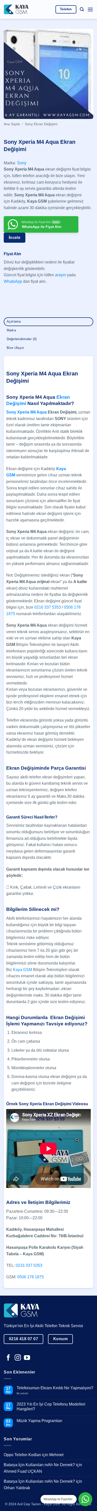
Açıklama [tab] (14, 321)
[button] (82, 9)
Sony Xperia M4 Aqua (26, 412)
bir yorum (24, 1393)
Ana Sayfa (12, 124)
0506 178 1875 (30, 1277)
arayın (60, 275)
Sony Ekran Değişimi (41, 124)
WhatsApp (13, 281)
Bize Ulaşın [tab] (15, 348)
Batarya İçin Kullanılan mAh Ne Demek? (39, 1465)
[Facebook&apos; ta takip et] (8, 1357)
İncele (15, 237)
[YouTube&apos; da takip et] (27, 1357)
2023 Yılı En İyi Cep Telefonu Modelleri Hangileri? (51, 1406)
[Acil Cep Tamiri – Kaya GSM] (16, 9)
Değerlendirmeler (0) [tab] (22, 339)
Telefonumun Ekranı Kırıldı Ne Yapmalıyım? (55, 1388)
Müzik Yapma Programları (39, 1421)
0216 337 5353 (47, 607)
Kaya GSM (22, 970)
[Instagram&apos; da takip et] (18, 1357)
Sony (21, 163)
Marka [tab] (11, 330)
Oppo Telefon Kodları (22, 1455)
